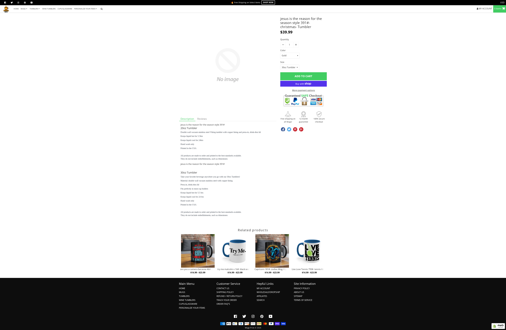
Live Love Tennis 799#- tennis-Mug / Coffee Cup (315, 269)
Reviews (202, 119)
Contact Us (222, 288)
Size (282, 62)
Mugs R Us (249, 327)
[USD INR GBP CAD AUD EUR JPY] (502, 2)
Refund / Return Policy (229, 296)
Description (187, 119)
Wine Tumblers (187, 300)
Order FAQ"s (223, 303)
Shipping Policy (225, 292)
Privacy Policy (302, 288)
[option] (197, 254)
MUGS (23, 9)
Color (283, 50)
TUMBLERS (34, 9)
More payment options (303, 90)
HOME (16, 9)
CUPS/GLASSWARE (65, 9)
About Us (299, 292)
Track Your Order (226, 300)
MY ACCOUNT (485, 8)
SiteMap (298, 296)
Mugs (182, 292)
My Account (263, 288)
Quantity (284, 39)
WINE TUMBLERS (49, 9)
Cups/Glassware (188, 303)
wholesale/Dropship (268, 292)
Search (261, 300)
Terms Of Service (303, 300)
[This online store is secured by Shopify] (498, 328)
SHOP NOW (268, 2)
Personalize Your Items (192, 307)
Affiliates (262, 296)
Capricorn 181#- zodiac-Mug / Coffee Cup (275, 269)
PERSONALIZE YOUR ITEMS (84, 9)
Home (182, 288)
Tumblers (184, 296)
